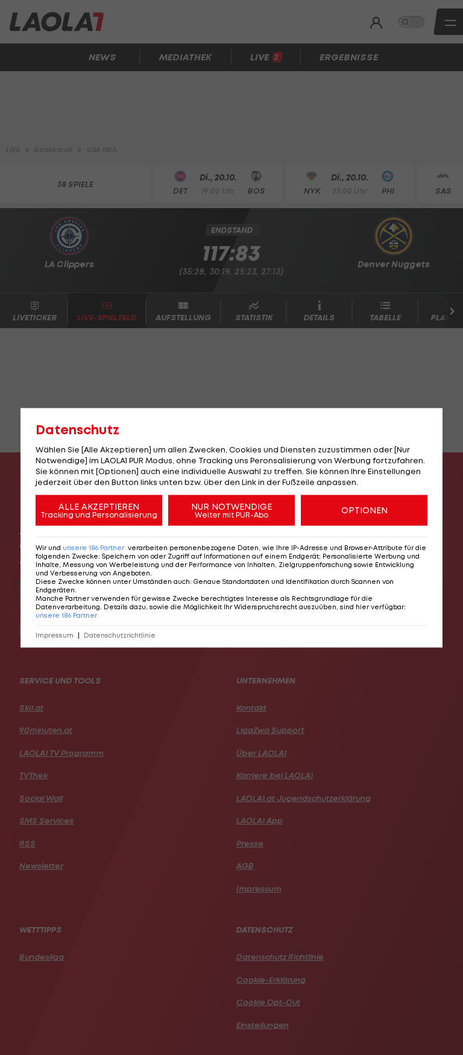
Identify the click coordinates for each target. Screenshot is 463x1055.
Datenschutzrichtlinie (120, 635)
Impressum (55, 635)
